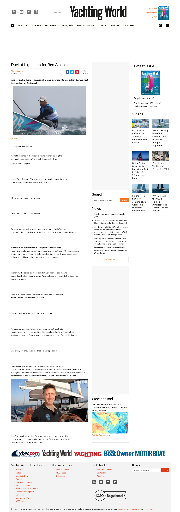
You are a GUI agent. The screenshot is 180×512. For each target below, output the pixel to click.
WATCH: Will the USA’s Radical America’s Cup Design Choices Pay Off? (160, 203)
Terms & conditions (124, 509)
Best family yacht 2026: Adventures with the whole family (139, 136)
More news (110, 259)
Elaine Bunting (17, 71)
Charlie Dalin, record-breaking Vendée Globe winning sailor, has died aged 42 (110, 221)
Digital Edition (151, 13)
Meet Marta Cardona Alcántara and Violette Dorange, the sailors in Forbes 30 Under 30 (110, 250)
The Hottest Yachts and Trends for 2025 (160, 166)
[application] (49, 400)
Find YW (153, 17)
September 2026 (144, 98)
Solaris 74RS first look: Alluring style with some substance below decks (139, 203)
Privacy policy (137, 509)
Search (124, 200)
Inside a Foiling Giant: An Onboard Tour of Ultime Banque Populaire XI (160, 138)
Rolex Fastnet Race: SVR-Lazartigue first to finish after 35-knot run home (140, 170)
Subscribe (153, 8)
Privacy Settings (148, 509)
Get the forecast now (101, 435)
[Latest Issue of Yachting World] (163, 13)
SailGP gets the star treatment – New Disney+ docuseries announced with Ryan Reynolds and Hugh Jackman (110, 241)
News (96, 208)
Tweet (14, 138)
